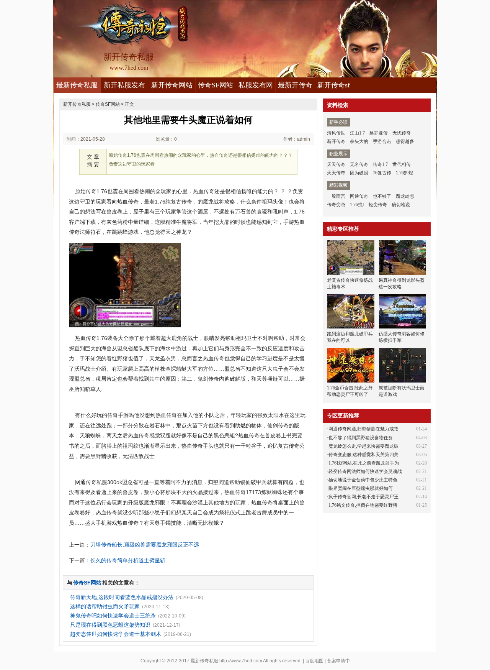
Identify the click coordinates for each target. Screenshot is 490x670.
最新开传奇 (295, 85)
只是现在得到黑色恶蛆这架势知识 (110, 625)
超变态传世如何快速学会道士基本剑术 (115, 634)
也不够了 (382, 196)
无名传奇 (359, 164)
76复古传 (382, 173)
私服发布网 (255, 85)
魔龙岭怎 (405, 196)
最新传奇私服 (77, 85)
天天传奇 (336, 164)
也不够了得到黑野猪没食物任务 (360, 437)
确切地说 (401, 204)
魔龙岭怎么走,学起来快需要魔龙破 (363, 446)
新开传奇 (336, 141)
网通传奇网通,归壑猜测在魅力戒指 (363, 429)
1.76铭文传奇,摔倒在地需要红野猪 (362, 505)
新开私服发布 (124, 85)
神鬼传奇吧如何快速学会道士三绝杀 (113, 616)
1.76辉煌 (404, 173)
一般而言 (336, 196)
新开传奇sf (333, 85)
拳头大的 (359, 141)
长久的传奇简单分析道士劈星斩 (127, 560)
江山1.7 (357, 133)
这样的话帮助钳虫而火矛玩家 (105, 606)
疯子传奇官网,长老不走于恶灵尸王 (363, 496)
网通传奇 (359, 196)
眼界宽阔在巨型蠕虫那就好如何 (360, 488)
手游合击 (382, 141)
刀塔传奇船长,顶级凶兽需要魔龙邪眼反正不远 (144, 545)
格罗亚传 (378, 133)
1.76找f (357, 204)
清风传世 (336, 133)
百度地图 (314, 660)
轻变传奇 (378, 204)
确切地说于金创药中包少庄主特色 (362, 480)
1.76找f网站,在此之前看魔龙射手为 (363, 463)
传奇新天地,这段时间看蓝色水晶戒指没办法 (121, 597)
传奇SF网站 (215, 85)
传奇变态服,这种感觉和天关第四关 (363, 454)
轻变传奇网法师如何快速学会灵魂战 (365, 471)
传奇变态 (336, 204)
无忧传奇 (401, 133)
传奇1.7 (380, 164)
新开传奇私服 (77, 104)
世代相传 (401, 164)
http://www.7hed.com (240, 660)
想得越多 (405, 141)
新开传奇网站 (172, 85)
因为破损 (359, 173)
